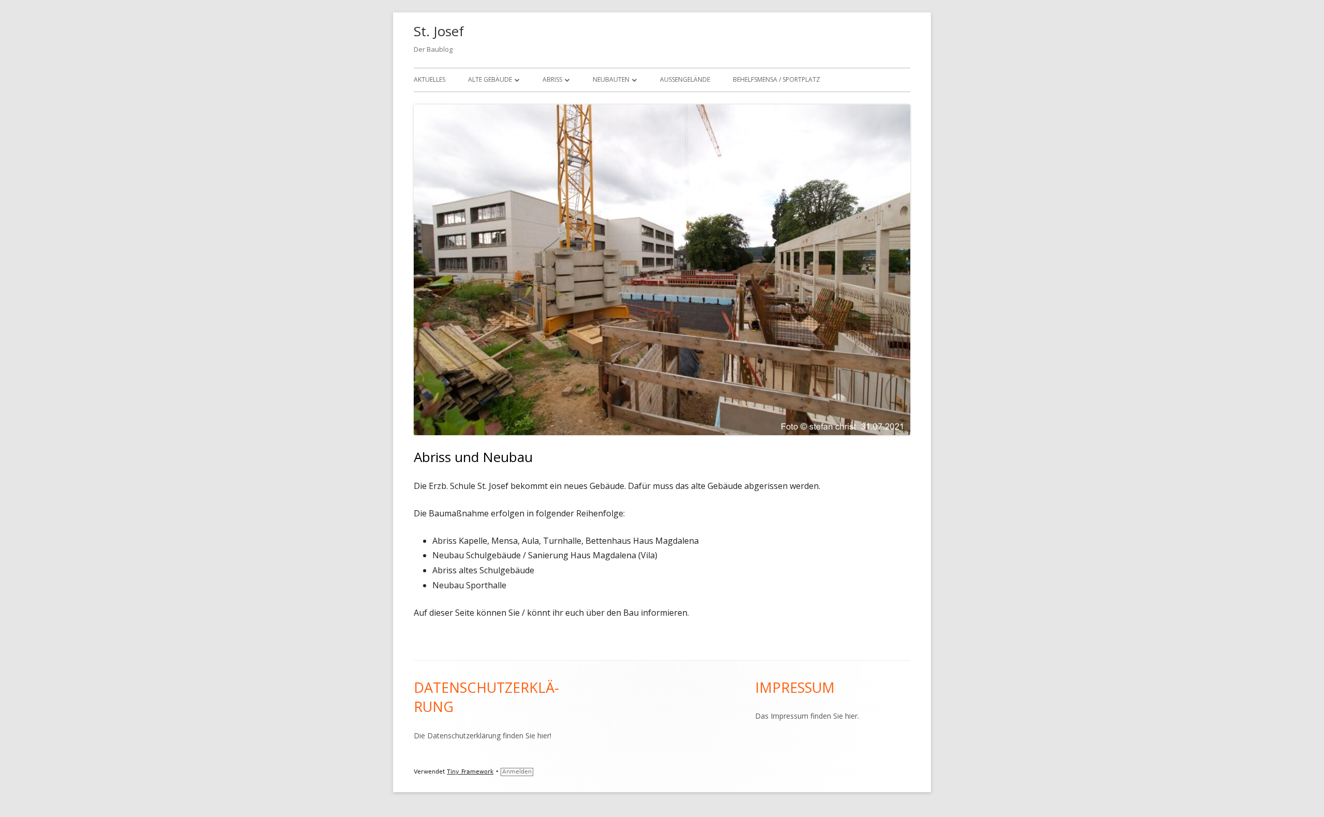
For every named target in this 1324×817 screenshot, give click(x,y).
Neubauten (611, 79)
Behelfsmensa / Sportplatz (776, 79)
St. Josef (439, 31)
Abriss (552, 79)
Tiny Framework (470, 771)
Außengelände (685, 79)
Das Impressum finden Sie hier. (807, 716)
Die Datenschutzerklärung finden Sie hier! (482, 735)
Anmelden (517, 771)
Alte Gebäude (490, 79)
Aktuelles (429, 79)
